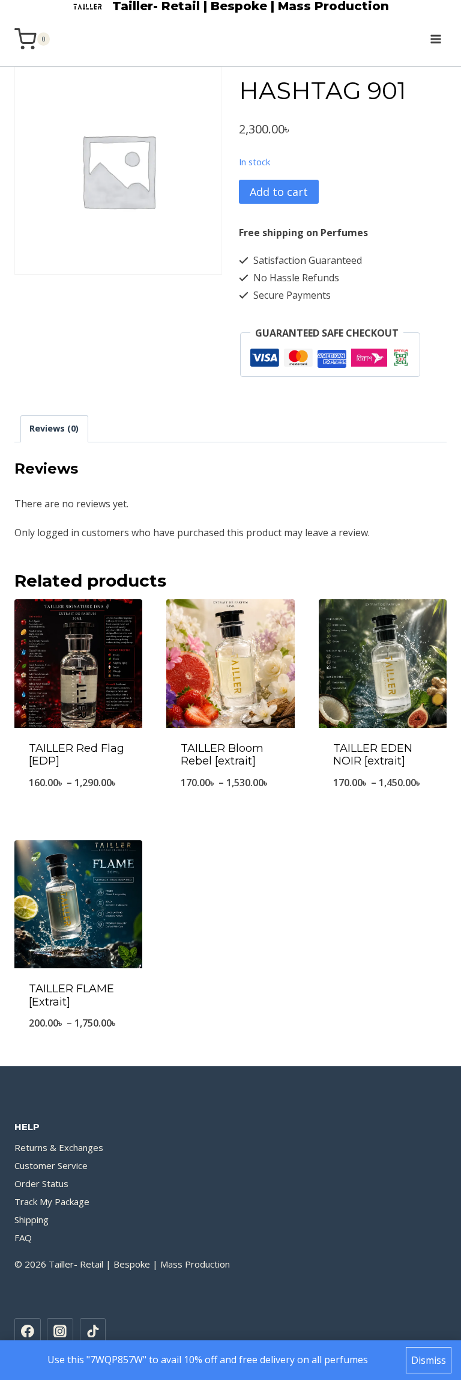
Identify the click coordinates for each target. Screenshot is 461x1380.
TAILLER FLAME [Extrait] (71, 995)
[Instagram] (60, 1331)
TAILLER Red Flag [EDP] (76, 755)
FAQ (23, 1238)
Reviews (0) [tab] (54, 428)
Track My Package (51, 1201)
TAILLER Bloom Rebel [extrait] (222, 755)
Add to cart (279, 192)
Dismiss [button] (428, 1360)
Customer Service (51, 1165)
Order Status (41, 1183)
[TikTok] (93, 1331)
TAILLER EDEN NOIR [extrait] (372, 755)
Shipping (31, 1220)
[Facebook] (27, 1331)
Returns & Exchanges (58, 1147)
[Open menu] (435, 38)
